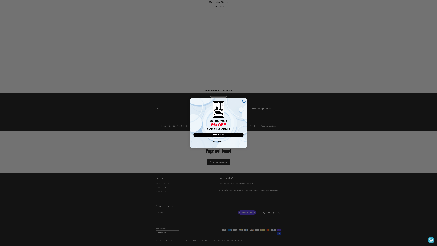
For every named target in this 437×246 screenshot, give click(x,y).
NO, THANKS (218, 141)
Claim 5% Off (218, 135)
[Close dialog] (244, 100)
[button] (431, 240)
